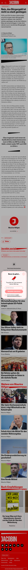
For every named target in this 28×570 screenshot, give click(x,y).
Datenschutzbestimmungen (13, 296)
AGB (17, 295)
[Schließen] (23, 274)
